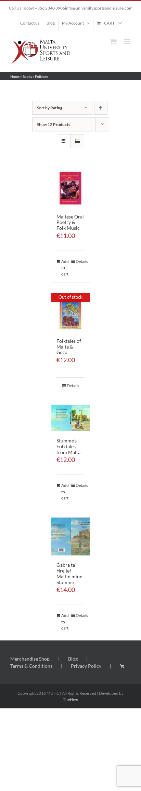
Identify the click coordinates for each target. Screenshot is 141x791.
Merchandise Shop (30, 659)
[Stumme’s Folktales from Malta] (70, 418)
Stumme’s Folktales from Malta (68, 446)
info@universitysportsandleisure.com (98, 8)
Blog (73, 659)
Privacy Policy (86, 666)
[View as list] (77, 141)
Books (27, 76)
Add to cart (65, 268)
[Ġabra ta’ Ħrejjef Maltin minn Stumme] (70, 537)
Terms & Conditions (31, 666)
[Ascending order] (100, 108)
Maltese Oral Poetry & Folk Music (70, 222)
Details (80, 261)
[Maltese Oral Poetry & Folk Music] (70, 188)
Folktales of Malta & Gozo (68, 346)
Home (15, 76)
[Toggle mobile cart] (113, 41)
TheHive (70, 699)
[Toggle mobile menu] (127, 41)
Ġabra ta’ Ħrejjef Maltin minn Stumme (69, 573)
